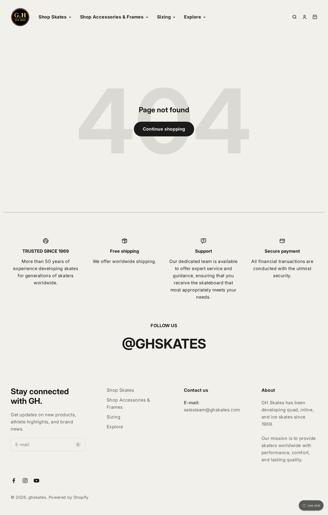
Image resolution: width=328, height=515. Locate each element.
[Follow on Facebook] (14, 481)
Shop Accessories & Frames (112, 17)
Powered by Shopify (69, 497)
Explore (192, 17)
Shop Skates (53, 17)
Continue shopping (164, 129)
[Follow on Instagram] (25, 481)
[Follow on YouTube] (36, 481)
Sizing (164, 17)
